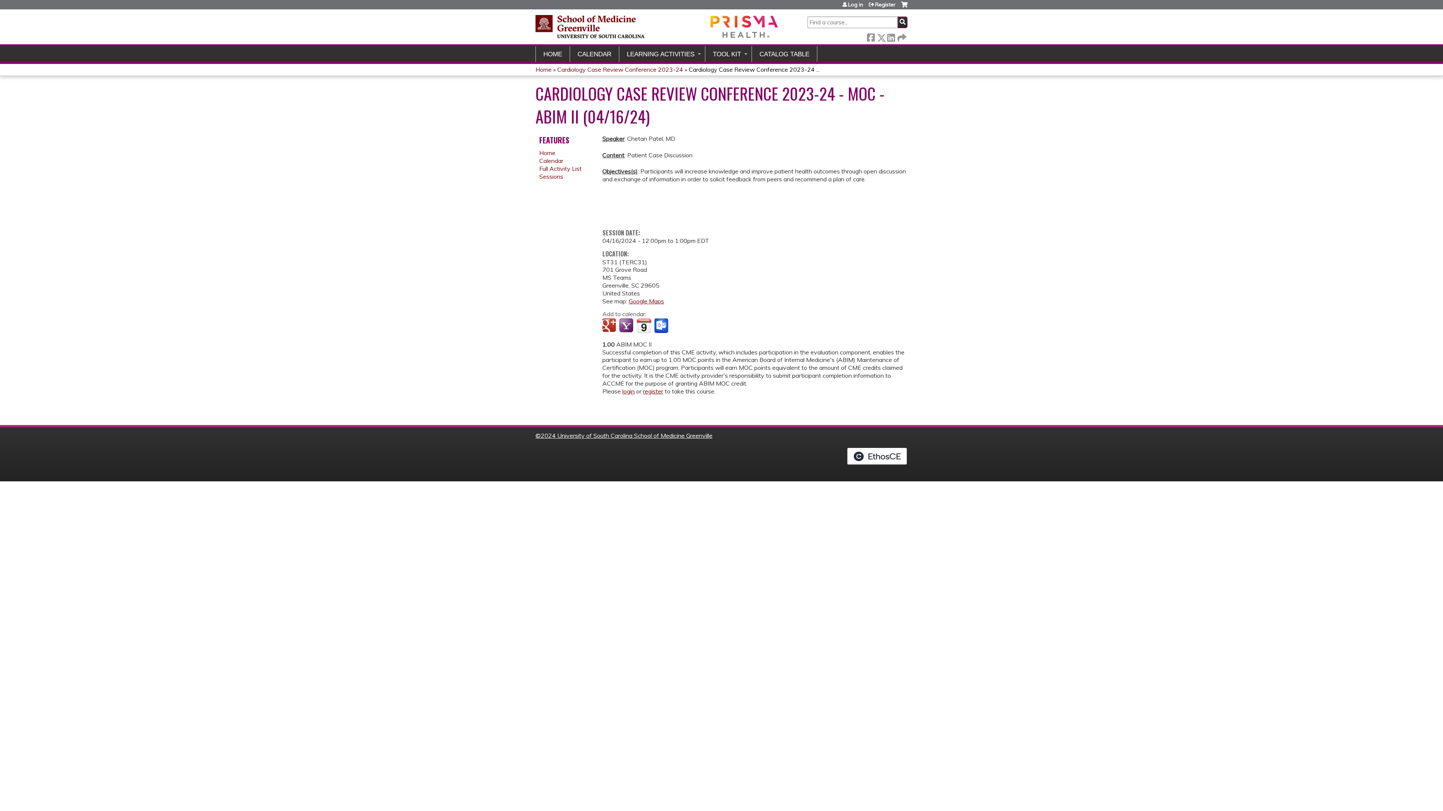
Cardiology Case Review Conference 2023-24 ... (754, 69)
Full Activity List (560, 168)
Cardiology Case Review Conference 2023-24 (620, 69)
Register (885, 4)
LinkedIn (891, 36)
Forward (901, 36)
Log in (855, 4)
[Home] (657, 26)
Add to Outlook (662, 325)
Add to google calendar (610, 325)
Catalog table (784, 54)
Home (552, 54)
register (653, 391)
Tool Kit (727, 54)
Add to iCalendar (644, 325)
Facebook (870, 36)
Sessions (551, 176)
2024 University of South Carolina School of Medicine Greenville (626, 435)
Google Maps (646, 301)
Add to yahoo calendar (627, 325)
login (628, 391)
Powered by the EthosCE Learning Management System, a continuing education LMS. (877, 456)
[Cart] (904, 7)
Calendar (594, 54)
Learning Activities (660, 54)
